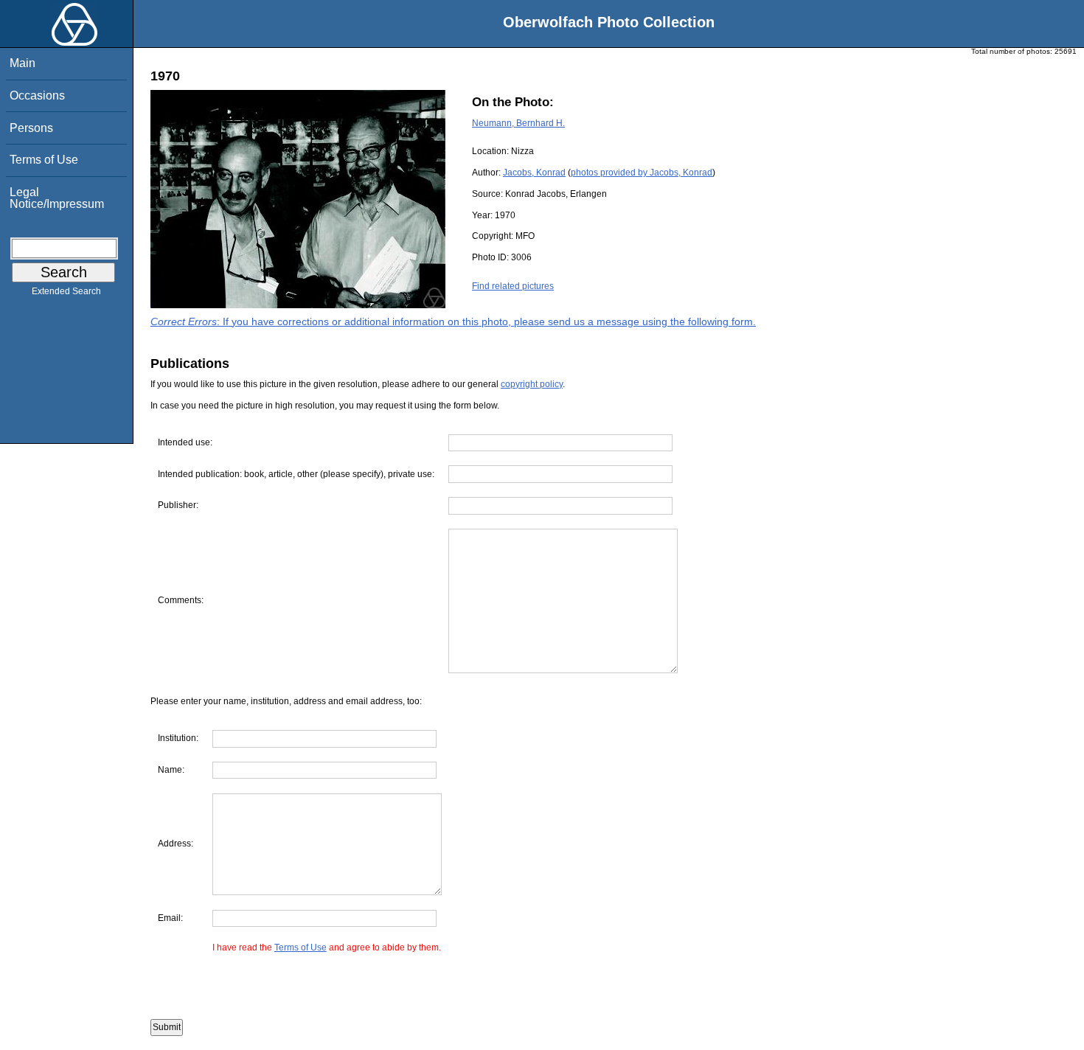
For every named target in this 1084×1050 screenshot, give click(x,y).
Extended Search (66, 291)
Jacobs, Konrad (534, 172)
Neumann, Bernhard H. (518, 123)
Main (22, 63)
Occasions (37, 95)
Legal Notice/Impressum (57, 198)
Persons (31, 128)
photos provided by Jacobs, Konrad (641, 172)
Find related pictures (513, 286)
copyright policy (532, 384)
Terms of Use (44, 159)
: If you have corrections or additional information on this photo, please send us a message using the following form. (453, 321)
